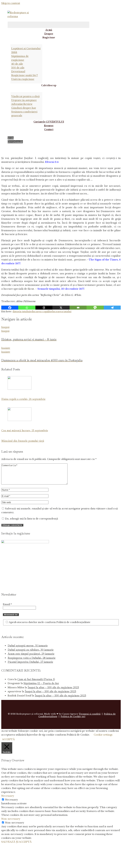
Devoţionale (15, 141)
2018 (11, 137)
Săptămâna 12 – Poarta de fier (41, 683)
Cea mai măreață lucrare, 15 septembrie (24, 430)
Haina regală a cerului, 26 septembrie (23, 399)
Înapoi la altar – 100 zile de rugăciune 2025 (53, 687)
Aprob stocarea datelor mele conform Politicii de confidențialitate (49, 622)
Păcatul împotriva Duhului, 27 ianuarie (30, 662)
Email (7, 604)
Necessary (11, 799)
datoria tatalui (21, 311)
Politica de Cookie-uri (73, 716)
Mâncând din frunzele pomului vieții (22, 441)
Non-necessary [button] (10, 818)
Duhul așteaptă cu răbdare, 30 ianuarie (31, 649)
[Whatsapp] (26, 308)
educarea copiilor (41, 311)
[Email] (78, 308)
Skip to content (10, 3)
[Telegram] (112, 308)
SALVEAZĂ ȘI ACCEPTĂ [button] (16, 841)
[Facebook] (9, 308)
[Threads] (43, 308)
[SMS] (95, 308)
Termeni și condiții (90, 714)
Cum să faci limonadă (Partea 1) (36, 679)
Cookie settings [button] (103, 734)
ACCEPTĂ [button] (8, 739)
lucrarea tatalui (61, 311)
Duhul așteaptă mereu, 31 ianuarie (28, 645)
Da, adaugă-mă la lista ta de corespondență (31, 518)
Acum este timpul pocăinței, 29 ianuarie (31, 653)
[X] (60, 308)
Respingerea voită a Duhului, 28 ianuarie (31, 658)
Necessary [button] (7, 795)
